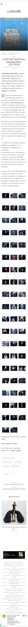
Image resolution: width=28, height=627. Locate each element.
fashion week (17, 462)
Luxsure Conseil (19, 563)
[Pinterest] (15, 15)
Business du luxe (14, 610)
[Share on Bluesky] (25, 474)
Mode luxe (9, 609)
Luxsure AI (19, 562)
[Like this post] (14, 474)
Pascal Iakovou (8, 67)
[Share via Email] (13, 477)
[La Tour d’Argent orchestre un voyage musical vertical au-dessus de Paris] (14, 34)
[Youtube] (17, 15)
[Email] (19, 15)
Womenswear (15, 466)
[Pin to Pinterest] (19, 474)
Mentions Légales (9, 563)
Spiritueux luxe (17, 609)
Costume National (7, 462)
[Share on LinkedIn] (20, 474)
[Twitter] (10, 15)
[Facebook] (8, 15)
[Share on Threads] (23, 474)
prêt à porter (6, 466)
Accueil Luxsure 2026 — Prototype (14, 612)
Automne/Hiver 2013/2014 (9, 458)
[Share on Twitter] (17, 474)
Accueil (4, 53)
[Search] (26, 4)
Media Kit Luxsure (10, 562)
